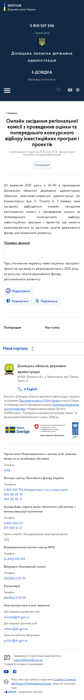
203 (6, 539)
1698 (7, 470)
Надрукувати (21, 291)
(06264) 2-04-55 (15, 597)
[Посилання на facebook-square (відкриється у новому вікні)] (77, 90)
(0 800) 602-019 (14, 559)
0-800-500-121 (13, 523)
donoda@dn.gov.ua (16, 617)
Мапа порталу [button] (15, 349)
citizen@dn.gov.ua (16, 629)
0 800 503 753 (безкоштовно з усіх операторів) (35, 490)
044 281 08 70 (13, 494)
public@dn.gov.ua (15, 640)
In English (30, 389)
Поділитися (20, 301)
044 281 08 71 (13, 499)
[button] (60, 90)
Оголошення (42, 165)
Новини (12, 113)
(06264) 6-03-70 (14, 578)
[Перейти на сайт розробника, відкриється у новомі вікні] (10, 692)
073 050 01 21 (13, 528)
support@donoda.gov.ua (28, 660)
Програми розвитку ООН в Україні (39, 400)
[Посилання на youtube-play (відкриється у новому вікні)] (69, 90)
